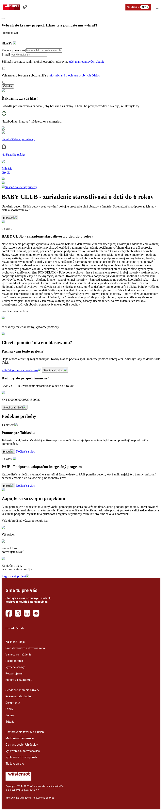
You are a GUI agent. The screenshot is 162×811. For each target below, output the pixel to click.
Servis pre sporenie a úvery (22, 690)
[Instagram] (18, 613)
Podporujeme (14, 673)
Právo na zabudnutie (18, 696)
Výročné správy (15, 667)
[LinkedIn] (27, 613)
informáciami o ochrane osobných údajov (74, 75)
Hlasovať (8, 217)
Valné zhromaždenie (18, 654)
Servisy (10, 715)
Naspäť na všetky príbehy (21, 187)
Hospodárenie (14, 660)
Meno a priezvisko (13, 50)
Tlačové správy (15, 763)
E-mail (6, 54)
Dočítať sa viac (25, 451)
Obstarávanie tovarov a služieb (25, 732)
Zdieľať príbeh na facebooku (20, 370)
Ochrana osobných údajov (22, 744)
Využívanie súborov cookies (23, 751)
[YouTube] (36, 613)
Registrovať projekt (14, 576)
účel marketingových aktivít (86, 61)
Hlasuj (6, 451)
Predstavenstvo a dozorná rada (25, 648)
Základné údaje (15, 641)
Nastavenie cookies (43, 797)
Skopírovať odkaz (53, 370)
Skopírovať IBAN (13, 407)
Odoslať (7, 86)
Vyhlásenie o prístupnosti (21, 757)
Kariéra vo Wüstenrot (19, 679)
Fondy (9, 709)
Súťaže (10, 721)
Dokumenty (13, 702)
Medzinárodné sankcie (20, 738)
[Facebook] (9, 613)
